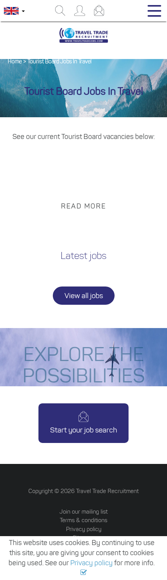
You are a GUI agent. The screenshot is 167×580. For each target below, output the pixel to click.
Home (15, 61)
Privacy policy (91, 563)
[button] (83, 572)
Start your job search (83, 429)
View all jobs (83, 295)
